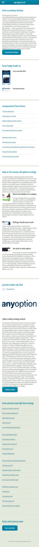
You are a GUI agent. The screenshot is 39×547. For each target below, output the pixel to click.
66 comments (10, 289)
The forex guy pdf (7, 465)
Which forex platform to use (10, 487)
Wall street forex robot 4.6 (9, 444)
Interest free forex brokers (9, 152)
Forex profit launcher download (11, 427)
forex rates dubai (10, 528)
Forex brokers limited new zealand (12, 130)
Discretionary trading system (10, 475)
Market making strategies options (12, 121)
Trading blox (5, 491)
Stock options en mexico (9, 116)
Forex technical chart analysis (10, 156)
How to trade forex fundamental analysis (14, 461)
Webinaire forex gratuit (9, 142)
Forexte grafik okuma (8, 454)
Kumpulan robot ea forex (9, 137)
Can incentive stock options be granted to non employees (18, 147)
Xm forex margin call (8, 501)
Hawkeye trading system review (11, 470)
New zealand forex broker (9, 435)
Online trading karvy (8, 111)
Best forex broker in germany (10, 408)
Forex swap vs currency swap (10, 480)
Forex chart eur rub (7, 449)
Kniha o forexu (6, 423)
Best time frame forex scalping (11, 506)
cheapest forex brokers (11, 52)
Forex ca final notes (7, 126)
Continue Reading (10, 390)
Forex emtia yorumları (8, 439)
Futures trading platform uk (10, 413)
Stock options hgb (7, 496)
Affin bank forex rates (8, 418)
